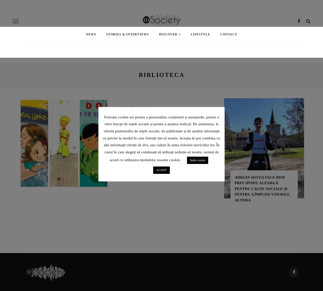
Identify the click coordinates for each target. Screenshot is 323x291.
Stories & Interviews (127, 34)
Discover (168, 34)
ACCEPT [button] (161, 170)
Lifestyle (200, 34)
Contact (228, 34)
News (91, 34)
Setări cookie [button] (197, 160)
